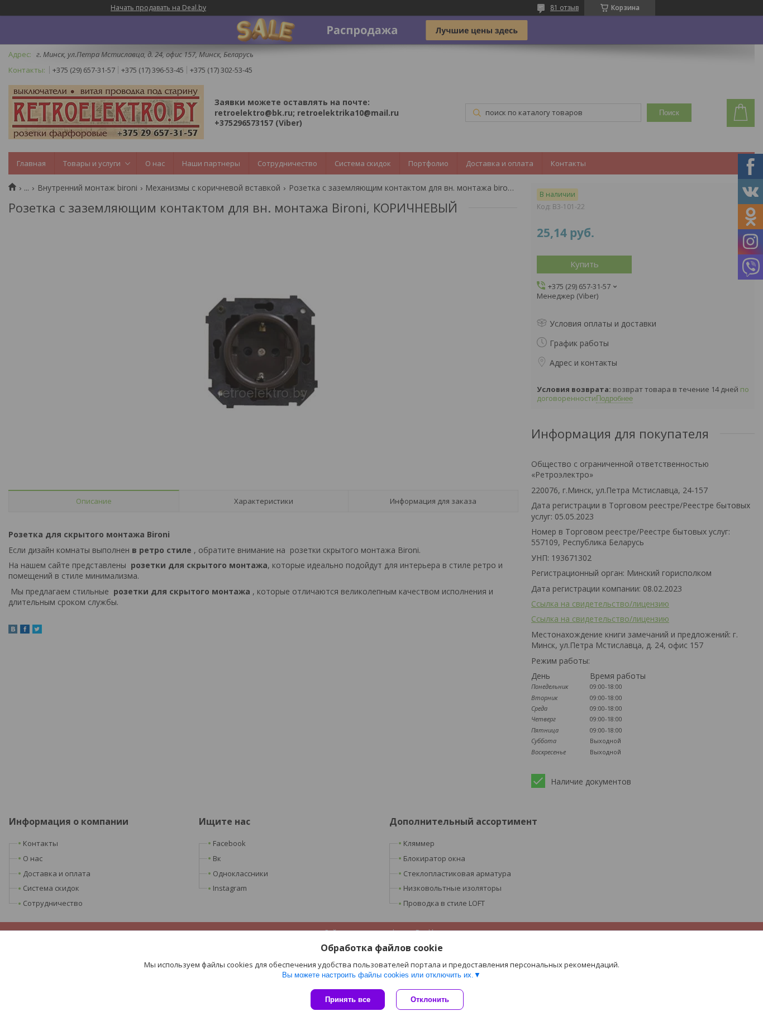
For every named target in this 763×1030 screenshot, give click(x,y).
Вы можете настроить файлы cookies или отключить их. (378, 975)
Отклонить (430, 999)
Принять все (347, 999)
